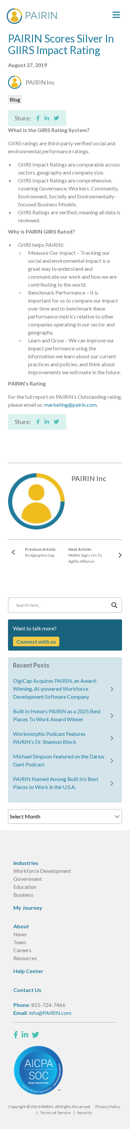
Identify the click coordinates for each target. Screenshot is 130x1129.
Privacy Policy (107, 1106)
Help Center (28, 971)
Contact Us (27, 990)
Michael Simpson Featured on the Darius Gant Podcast (58, 760)
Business (23, 894)
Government (27, 879)
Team (19, 942)
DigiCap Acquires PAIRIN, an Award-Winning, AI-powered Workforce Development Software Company (55, 688)
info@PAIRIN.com (50, 1013)
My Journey (27, 907)
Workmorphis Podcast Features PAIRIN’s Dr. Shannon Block (49, 738)
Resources (25, 958)
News (20, 934)
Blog (15, 100)
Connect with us (36, 641)
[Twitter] (35, 1034)
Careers (22, 950)
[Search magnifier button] (114, 605)
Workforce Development (42, 871)
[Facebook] (15, 1034)
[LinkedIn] (25, 1034)
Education (24, 886)
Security (84, 1112)
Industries (25, 863)
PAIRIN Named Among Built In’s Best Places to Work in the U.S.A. (55, 783)
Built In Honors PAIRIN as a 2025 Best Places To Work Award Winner (57, 715)
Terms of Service (55, 1112)
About (21, 926)
